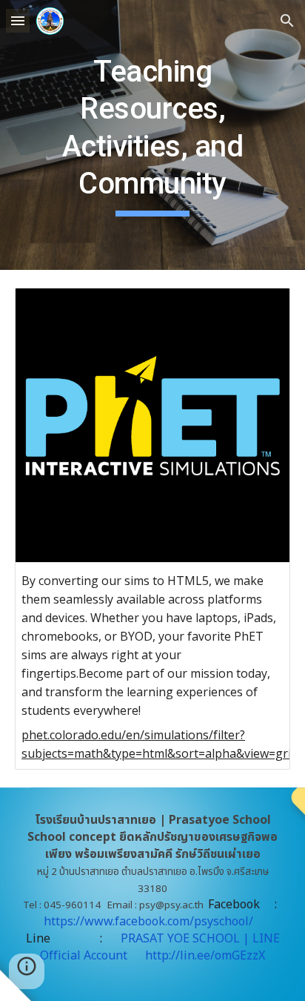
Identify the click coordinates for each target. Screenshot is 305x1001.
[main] (152, 134)
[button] (18, 20)
